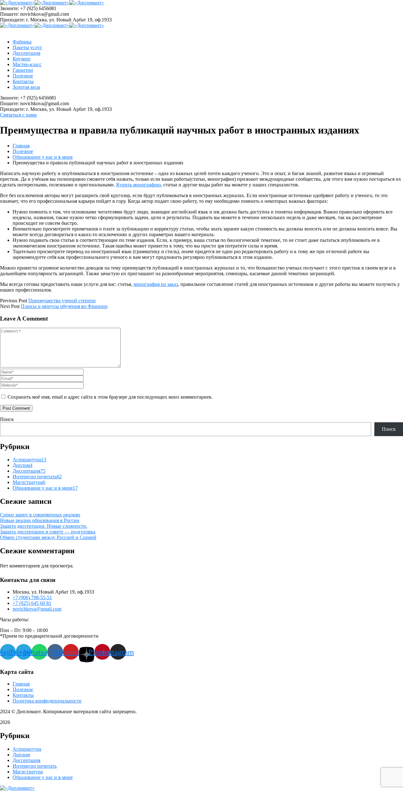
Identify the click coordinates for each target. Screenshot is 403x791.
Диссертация (29, 471)
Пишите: (9, 14)
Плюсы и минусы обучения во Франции (64, 306)
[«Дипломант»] (17, 2)
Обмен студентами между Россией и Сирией (48, 537)
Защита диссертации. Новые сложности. (43, 526)
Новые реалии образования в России (39, 520)
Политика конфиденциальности (47, 700)
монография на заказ (155, 284)
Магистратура (29, 482)
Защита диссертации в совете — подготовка (47, 531)
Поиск (7, 419)
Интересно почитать (37, 476)
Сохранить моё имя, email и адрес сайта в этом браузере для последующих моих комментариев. (110, 397)
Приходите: (12, 19)
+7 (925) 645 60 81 (32, 603)
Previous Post (13, 300)
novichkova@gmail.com (37, 609)
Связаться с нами (18, 114)
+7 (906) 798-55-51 (32, 597)
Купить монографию (138, 184)
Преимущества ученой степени (62, 300)
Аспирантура (29, 459)
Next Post (10, 306)
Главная (21, 145)
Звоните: (9, 8)
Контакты (23, 695)
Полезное (23, 151)
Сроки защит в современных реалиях (40, 514)
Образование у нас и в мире (43, 157)
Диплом (22, 465)
